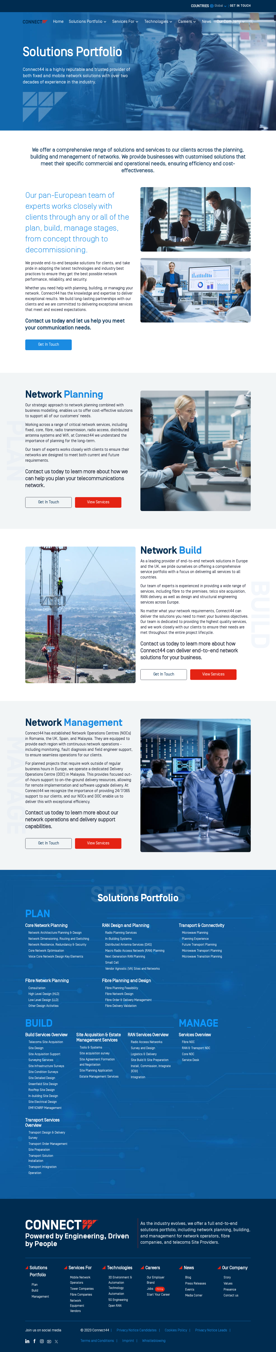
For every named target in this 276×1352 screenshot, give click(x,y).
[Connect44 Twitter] (56, 1341)
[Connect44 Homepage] (35, 21)
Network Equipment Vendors (77, 1306)
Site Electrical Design (42, 1102)
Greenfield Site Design (43, 1084)
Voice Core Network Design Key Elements (55, 956)
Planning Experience (195, 939)
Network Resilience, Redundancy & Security (57, 944)
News (206, 22)
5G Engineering (118, 1300)
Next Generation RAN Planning (125, 956)
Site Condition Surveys (43, 1072)
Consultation (36, 988)
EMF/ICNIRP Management (45, 1108)
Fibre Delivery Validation (121, 1006)
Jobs (155, 1289)
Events (189, 1289)
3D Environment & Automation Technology (120, 1282)
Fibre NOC (188, 1042)
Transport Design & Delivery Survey (46, 1135)
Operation (34, 1173)
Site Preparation (39, 1150)
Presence (230, 1289)
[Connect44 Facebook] (35, 1341)
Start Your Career (158, 1294)
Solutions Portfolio (38, 1271)
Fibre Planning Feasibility (121, 988)
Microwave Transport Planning (202, 950)
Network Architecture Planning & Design (55, 933)
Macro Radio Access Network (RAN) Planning (134, 950)
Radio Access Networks (146, 1042)
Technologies (119, 1268)
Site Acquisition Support (44, 1054)
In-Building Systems (118, 939)
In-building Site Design (43, 1096)
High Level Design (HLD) (43, 994)
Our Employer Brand (155, 1280)
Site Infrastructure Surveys (46, 1066)
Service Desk (190, 1060)
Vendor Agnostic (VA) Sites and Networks (132, 968)
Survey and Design (143, 1048)
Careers (152, 1268)
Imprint (128, 1341)
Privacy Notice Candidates (137, 1330)
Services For (80, 1268)
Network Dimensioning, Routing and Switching (58, 939)
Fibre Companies (81, 1294)
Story (227, 1277)
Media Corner (193, 1295)
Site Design (35, 1048)
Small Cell (112, 962)
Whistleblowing (153, 1341)
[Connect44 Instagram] (42, 1341)
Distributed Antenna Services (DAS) (128, 944)
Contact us (231, 1295)
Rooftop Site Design (41, 1090)
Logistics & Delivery (144, 1054)
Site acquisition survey (95, 1053)
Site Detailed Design (41, 1078)
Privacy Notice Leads (211, 1330)
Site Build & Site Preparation (150, 1060)
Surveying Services (40, 1060)
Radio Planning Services (121, 933)
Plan (35, 1285)
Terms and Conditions (97, 1341)
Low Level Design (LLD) (43, 1000)
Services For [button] (123, 22)
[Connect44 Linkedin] (27, 1341)
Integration (138, 1077)
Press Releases (195, 1283)
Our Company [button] (229, 22)
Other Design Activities (43, 1006)
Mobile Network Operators (80, 1280)
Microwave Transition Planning (202, 956)
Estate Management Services (99, 1076)
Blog (188, 1277)
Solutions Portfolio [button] (85, 22)
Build (35, 1290)
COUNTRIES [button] (207, 6)
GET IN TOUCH (240, 5)
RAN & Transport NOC (196, 1048)
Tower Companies (82, 1289)
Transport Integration (42, 1167)
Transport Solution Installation (40, 1159)
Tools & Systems (91, 1047)
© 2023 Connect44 (94, 1330)
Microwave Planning (195, 933)
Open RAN (115, 1306)
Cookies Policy (176, 1330)
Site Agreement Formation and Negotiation (97, 1062)
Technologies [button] (156, 22)
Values (228, 1283)
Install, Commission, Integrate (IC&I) (151, 1069)
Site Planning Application (96, 1070)
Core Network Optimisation (46, 950)
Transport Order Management (47, 1144)
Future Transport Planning (199, 944)
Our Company (235, 1268)
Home (58, 22)
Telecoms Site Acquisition (45, 1042)
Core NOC (188, 1054)
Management (40, 1296)
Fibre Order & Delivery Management (128, 1000)
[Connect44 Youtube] (49, 1341)
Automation (116, 1294)
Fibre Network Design (119, 994)
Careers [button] (185, 22)
